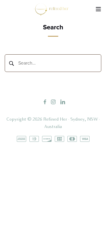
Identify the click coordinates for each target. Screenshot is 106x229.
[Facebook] (45, 102)
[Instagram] (53, 102)
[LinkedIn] (62, 102)
